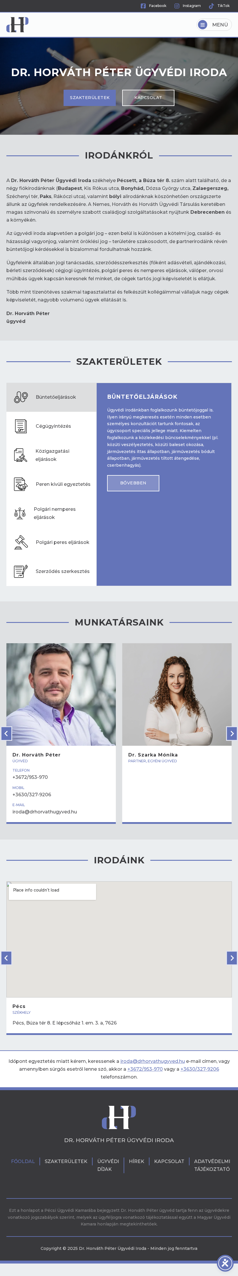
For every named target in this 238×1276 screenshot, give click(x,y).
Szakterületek (90, 97)
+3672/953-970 (145, 1069)
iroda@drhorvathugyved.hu (152, 1061)
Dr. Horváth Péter (36, 755)
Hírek (136, 1161)
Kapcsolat (148, 97)
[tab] (51, 397)
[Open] (214, 25)
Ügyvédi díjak (108, 1165)
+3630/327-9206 (200, 1069)
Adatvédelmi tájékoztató (212, 1165)
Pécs (19, 1006)
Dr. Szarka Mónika (153, 755)
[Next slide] (232, 733)
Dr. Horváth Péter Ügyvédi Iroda (119, 1140)
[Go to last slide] (6, 733)
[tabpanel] (164, 442)
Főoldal (23, 1161)
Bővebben (133, 483)
